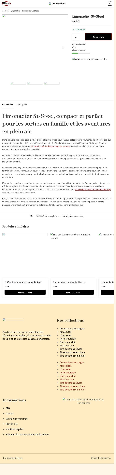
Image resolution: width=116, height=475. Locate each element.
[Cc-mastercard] (66, 417)
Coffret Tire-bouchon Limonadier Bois (23, 282)
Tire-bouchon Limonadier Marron (69, 282)
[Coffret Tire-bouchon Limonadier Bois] (25, 255)
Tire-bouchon (67, 345)
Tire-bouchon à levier (71, 349)
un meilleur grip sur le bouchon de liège (93, 189)
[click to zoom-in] (35, 47)
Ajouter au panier (98, 38)
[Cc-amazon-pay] (74, 417)
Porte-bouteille (68, 338)
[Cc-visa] (59, 417)
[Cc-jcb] (81, 417)
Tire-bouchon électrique (72, 352)
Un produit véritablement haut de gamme (50, 146)
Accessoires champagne (72, 328)
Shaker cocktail (68, 342)
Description (22, 104)
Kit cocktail (65, 332)
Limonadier (15, 11)
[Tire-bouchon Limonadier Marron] (73, 255)
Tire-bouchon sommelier (72, 355)
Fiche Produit (8, 104)
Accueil (5, 11)
